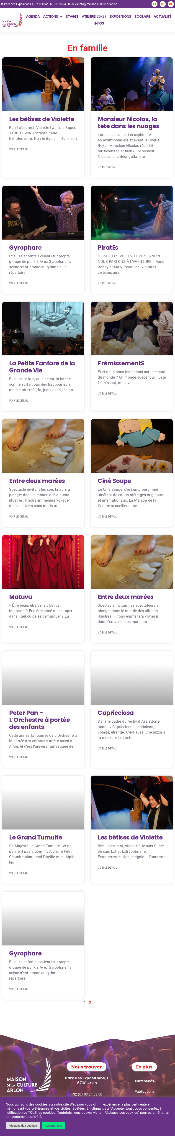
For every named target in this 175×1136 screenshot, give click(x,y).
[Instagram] (163, 4)
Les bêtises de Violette (41, 119)
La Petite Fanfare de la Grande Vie (42, 366)
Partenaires (144, 1081)
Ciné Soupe (114, 481)
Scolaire (142, 16)
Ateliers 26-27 (94, 16)
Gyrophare (25, 248)
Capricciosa (116, 713)
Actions (50, 16)
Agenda (33, 16)
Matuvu (20, 597)
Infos (99, 23)
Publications (144, 1091)
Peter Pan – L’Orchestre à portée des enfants (39, 720)
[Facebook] (154, 4)
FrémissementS (121, 363)
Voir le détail (18, 149)
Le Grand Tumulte (35, 837)
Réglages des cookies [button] (22, 1125)
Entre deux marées (37, 481)
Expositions (120, 16)
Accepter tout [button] (53, 1125)
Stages (72, 16)
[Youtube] (171, 4)
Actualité (162, 16)
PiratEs (108, 248)
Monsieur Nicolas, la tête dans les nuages (128, 122)
